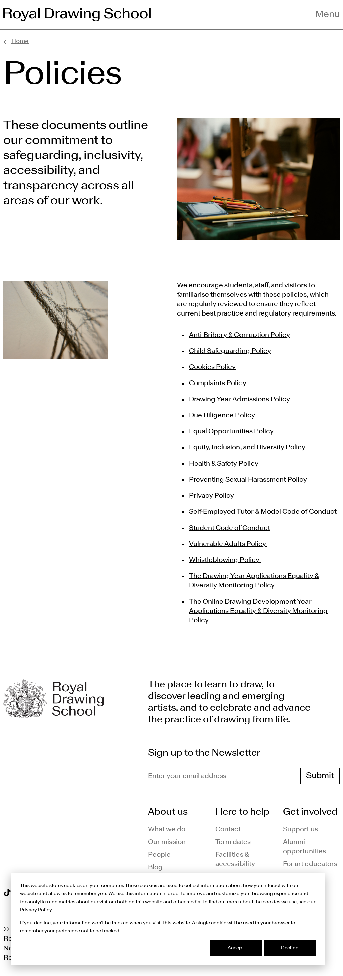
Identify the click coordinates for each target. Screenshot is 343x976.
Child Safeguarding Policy (230, 351)
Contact (228, 830)
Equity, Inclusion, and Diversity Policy (247, 448)
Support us (300, 830)
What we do (166, 830)
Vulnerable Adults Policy (228, 544)
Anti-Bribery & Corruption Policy (239, 335)
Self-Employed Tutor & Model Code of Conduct (263, 512)
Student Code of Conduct (229, 528)
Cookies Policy (212, 367)
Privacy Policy (211, 496)
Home (20, 41)
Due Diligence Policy (222, 416)
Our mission (167, 842)
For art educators (310, 864)
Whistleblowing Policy (225, 560)
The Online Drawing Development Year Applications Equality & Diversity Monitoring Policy (258, 611)
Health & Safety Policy (224, 464)
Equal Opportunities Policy (232, 432)
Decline (289, 948)
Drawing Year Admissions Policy (240, 400)
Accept (236, 948)
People (159, 855)
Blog (155, 868)
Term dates (233, 842)
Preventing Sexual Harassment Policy (248, 480)
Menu (327, 15)
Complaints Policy (217, 383)
